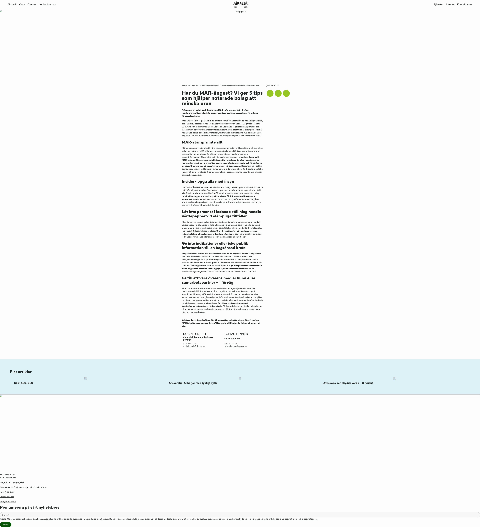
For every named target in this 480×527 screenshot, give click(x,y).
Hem (184, 85)
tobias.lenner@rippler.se (235, 346)
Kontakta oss (464, 4)
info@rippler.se (7, 491)
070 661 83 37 (230, 343)
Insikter (191, 85)
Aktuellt (12, 4)
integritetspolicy (310, 518)
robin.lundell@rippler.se (194, 346)
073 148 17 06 (189, 343)
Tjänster (439, 4)
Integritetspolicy (8, 501)
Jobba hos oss (47, 4)
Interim (450, 4)
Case (22, 4)
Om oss (32, 4)
